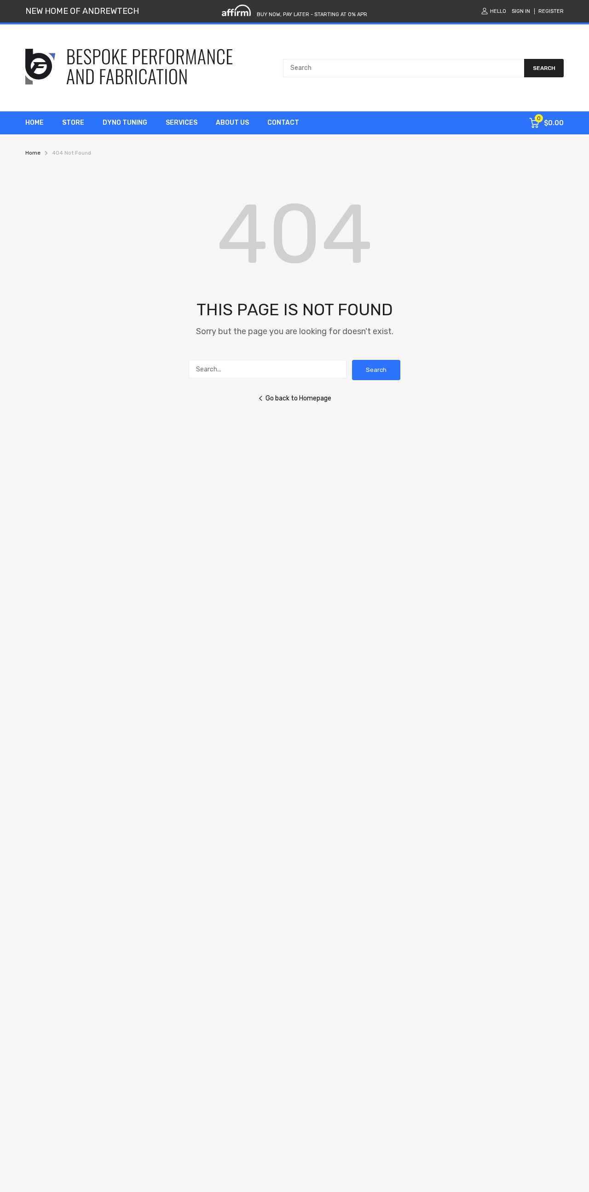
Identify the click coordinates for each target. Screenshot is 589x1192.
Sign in (521, 11)
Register (551, 11)
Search (376, 369)
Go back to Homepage (298, 398)
